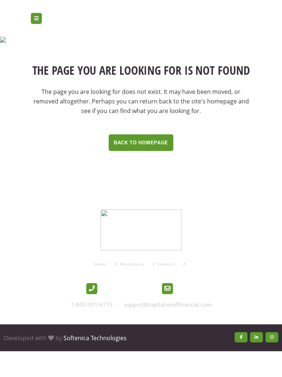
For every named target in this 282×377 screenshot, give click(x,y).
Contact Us (166, 264)
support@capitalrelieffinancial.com (168, 304)
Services (100, 264)
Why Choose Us (132, 264)
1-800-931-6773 (92, 304)
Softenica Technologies (95, 338)
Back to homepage (141, 142)
